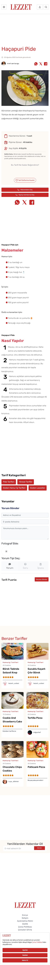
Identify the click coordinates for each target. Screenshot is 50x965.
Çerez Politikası (25, 927)
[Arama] (46, 7)
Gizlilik (25, 924)
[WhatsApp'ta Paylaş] (36, 64)
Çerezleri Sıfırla (25, 930)
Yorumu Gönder (41, 579)
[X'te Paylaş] (41, 64)
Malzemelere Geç (26, 190)
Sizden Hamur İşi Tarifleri (14, 488)
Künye (25, 915)
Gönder (39, 848)
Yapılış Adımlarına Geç (26, 195)
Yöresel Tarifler (25, 482)
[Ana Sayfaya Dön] (25, 905)
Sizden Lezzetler (37, 488)
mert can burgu (13, 63)
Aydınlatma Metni (25, 921)
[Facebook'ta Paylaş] (46, 64)
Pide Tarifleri (8, 482)
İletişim (25, 918)
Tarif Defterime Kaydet (26, 180)
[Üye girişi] (40, 7)
